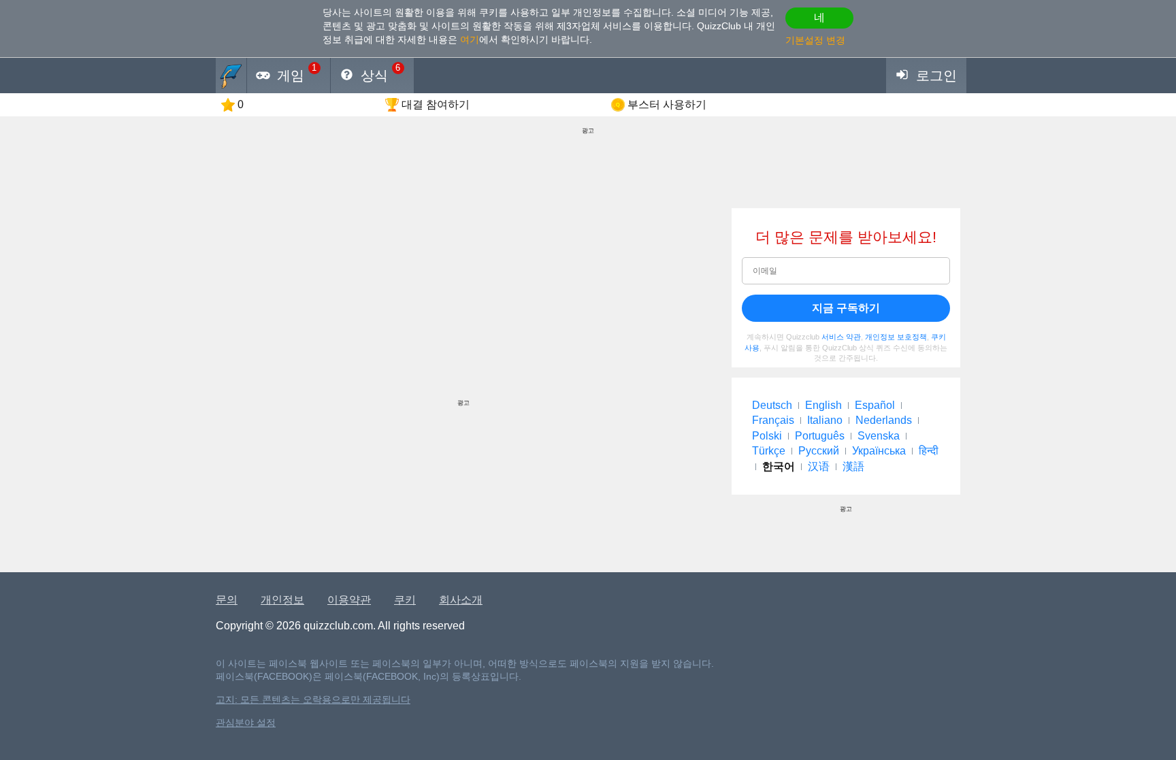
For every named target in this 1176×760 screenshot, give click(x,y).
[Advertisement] (463, 303)
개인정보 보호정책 (896, 337)
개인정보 (282, 600)
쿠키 (405, 600)
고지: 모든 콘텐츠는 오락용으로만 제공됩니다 (313, 700)
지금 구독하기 (846, 308)
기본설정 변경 (815, 40)
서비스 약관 (841, 337)
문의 (227, 600)
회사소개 (461, 600)
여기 (469, 39)
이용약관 (349, 600)
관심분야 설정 (246, 723)
